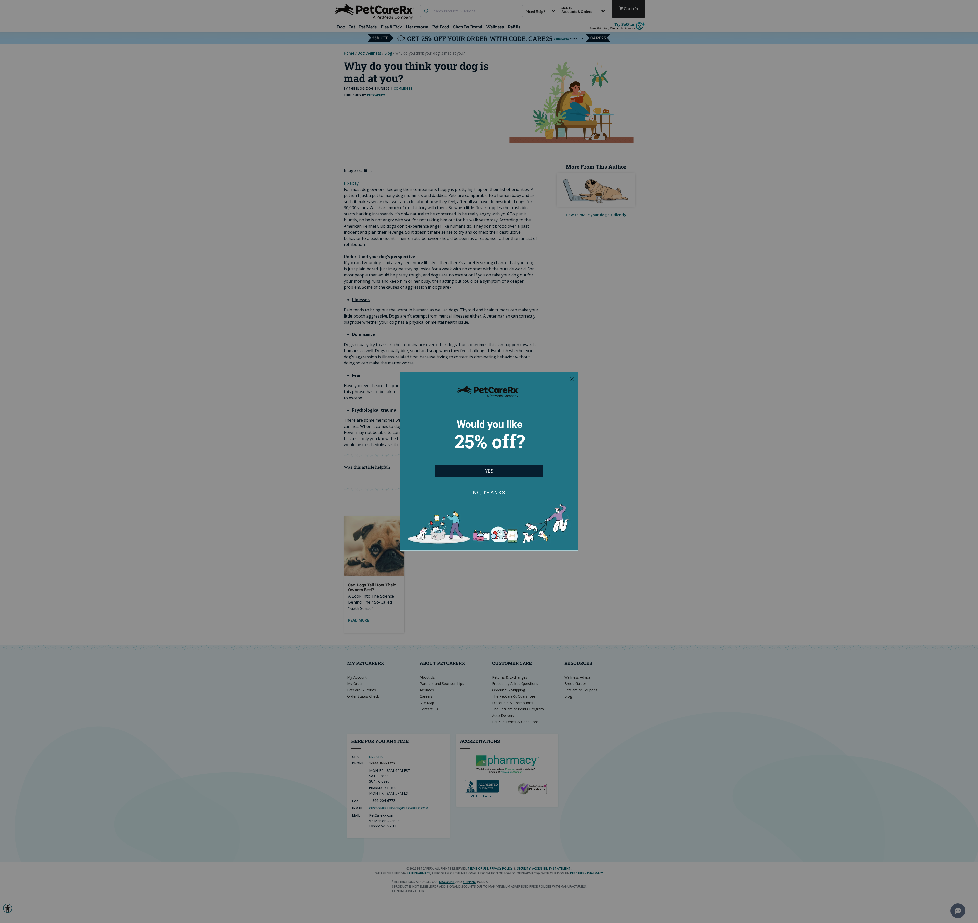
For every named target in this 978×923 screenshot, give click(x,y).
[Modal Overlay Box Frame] (489, 461)
